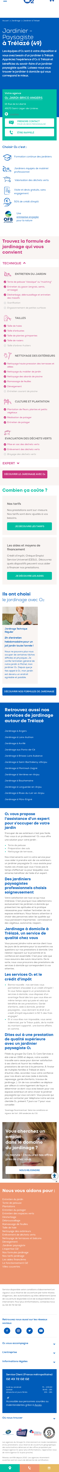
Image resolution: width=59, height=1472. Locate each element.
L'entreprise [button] (9, 1352)
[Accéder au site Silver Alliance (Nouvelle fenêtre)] (49, 1432)
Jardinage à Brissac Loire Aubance (23, 755)
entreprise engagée (28, 217)
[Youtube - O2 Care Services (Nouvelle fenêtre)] (41, 1331)
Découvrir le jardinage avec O (24, 474)
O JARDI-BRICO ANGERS (23, 98)
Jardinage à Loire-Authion (19, 737)
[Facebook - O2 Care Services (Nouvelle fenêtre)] (7, 1331)
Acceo (38, 1405)
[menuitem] (10, 1468)
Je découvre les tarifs (29, 526)
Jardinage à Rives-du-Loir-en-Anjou (24, 793)
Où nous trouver (12, 1417)
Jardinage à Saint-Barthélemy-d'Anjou (26, 762)
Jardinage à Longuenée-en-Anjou (23, 787)
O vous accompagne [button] (15, 1343)
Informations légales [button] (15, 1361)
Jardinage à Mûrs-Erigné (18, 799)
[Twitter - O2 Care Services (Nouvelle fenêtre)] (29, 1331)
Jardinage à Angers (16, 731)
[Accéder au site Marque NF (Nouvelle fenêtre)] (9, 1432)
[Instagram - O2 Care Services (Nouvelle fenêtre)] (18, 1331)
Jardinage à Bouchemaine (19, 780)
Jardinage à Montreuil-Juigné (21, 768)
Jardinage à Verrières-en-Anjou (22, 774)
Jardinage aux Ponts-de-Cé (20, 749)
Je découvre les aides (29, 576)
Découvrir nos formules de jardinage (29, 691)
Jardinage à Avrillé (15, 743)
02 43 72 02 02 (13, 1305)
